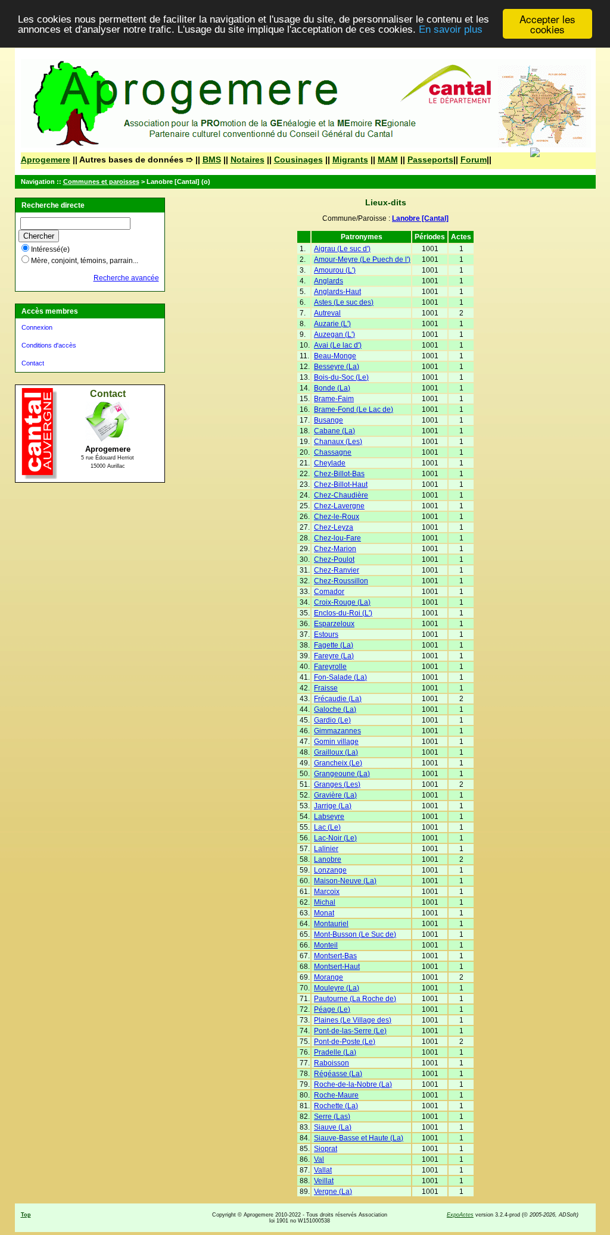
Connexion (36, 327)
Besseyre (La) (336, 366)
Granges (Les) (337, 784)
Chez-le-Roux (336, 516)
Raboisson (331, 1063)
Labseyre (329, 816)
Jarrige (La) (332, 806)
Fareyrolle (330, 666)
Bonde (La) (332, 388)
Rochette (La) (336, 1106)
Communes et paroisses (101, 181)
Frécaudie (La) (338, 699)
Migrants (350, 159)
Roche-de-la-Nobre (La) (353, 1084)
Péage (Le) (332, 1009)
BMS (212, 159)
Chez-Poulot (334, 559)
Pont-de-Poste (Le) (344, 1041)
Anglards (328, 281)
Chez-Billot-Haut (341, 484)
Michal (324, 902)
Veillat (324, 1181)
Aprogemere (45, 159)
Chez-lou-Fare (337, 538)
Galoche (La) (335, 709)
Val (319, 1159)
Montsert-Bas (335, 956)
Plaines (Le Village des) (352, 1020)
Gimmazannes (337, 731)
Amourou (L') (335, 270)
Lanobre (327, 859)
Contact (32, 363)
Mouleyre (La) (336, 988)
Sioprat (325, 1149)
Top (26, 1215)
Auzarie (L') (332, 324)
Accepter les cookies (547, 23)
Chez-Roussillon (341, 581)
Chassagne (332, 452)
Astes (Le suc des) (344, 302)
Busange (328, 420)
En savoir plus (451, 29)
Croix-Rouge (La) (342, 602)
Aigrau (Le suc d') (342, 249)
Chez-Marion (335, 549)
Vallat (323, 1170)
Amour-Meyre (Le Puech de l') (362, 259)
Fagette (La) (333, 645)
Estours (326, 634)
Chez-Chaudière (341, 495)
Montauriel (331, 924)
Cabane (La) (334, 431)
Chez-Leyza (333, 527)
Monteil (326, 945)
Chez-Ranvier (336, 570)
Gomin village (336, 741)
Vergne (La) (333, 1191)
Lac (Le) (327, 827)
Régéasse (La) (338, 1074)
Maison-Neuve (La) (345, 881)
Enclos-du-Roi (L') (343, 613)
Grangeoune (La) (342, 774)
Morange (328, 977)
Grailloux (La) (336, 752)
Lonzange (330, 870)
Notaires (247, 159)
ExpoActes (460, 1215)
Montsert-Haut (337, 966)
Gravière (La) (335, 795)
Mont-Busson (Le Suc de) (355, 934)
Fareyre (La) (334, 656)
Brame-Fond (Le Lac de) (353, 409)
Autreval (327, 313)
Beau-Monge (335, 356)
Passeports (430, 159)
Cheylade (330, 463)
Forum (473, 159)
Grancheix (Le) (338, 763)
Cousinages (298, 159)
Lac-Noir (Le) (335, 838)
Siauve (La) (332, 1127)
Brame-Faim (334, 399)
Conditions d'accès (48, 345)
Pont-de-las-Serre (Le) (350, 1031)
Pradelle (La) (335, 1052)
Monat (324, 913)
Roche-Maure (336, 1095)
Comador (329, 591)
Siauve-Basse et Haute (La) (358, 1138)
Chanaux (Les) (338, 441)
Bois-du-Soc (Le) (341, 377)
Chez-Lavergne (339, 506)
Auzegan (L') (334, 334)
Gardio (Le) (332, 720)
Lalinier (326, 849)
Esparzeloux (334, 624)
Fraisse (326, 688)
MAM (388, 159)
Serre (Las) (332, 1116)
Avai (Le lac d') (338, 345)
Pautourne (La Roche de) (355, 999)
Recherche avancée (126, 278)
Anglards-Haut (337, 291)
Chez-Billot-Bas (339, 474)
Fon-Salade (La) (340, 677)
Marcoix (327, 891)
